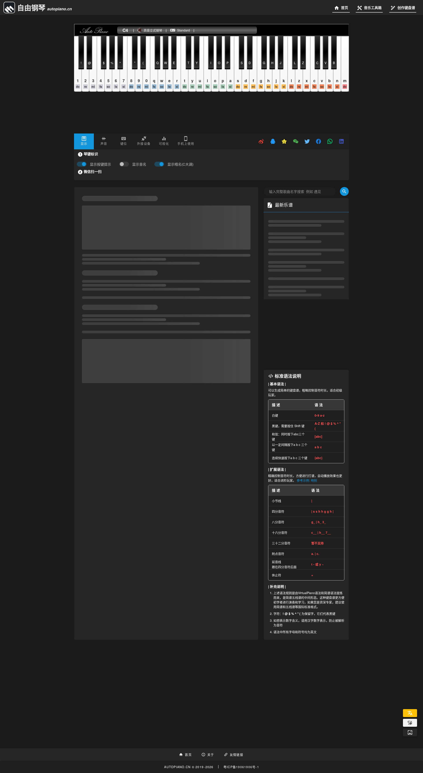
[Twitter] (307, 141)
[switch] (125, 164)
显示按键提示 (100, 164)
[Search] (344, 222)
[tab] (84, 141)
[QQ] (273, 141)
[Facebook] (318, 141)
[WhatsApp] (330, 141)
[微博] (261, 141)
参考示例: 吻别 (307, 511)
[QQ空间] (284, 141)
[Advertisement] (306, 366)
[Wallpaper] (410, 732)
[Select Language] (410, 713)
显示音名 (139, 164)
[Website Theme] (410, 723)
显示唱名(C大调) (180, 164)
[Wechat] (296, 141)
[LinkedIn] (341, 141)
